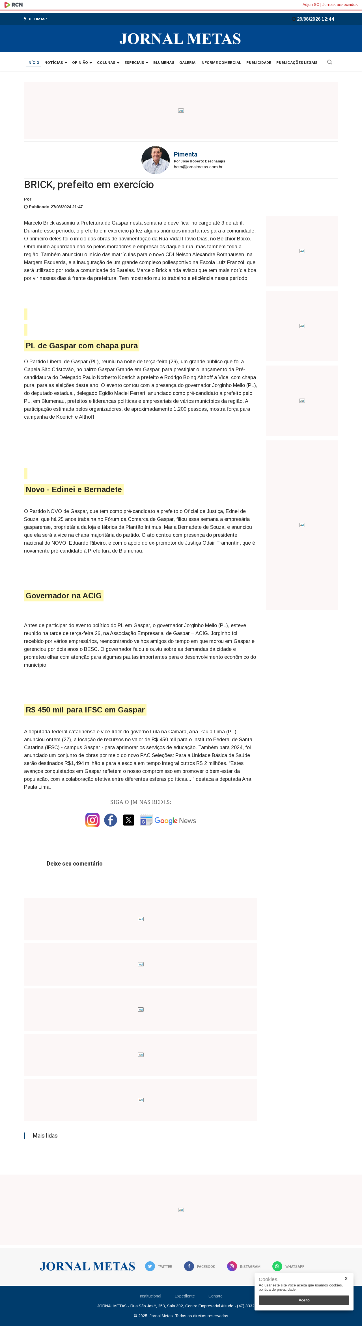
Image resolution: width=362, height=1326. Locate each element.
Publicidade (258, 63)
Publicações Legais (297, 63)
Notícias (53, 63)
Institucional (150, 1296)
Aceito (304, 1300)
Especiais (134, 63)
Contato (215, 1296)
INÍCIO (33, 63)
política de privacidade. (278, 1289)
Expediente (185, 1296)
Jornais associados (340, 4)
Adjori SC (311, 4)
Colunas (106, 63)
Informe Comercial (221, 63)
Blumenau (163, 63)
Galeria (187, 63)
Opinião (80, 63)
